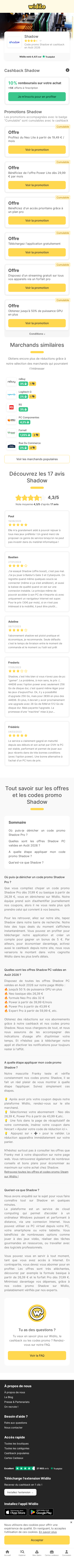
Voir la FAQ (37, 1355)
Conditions (36, 333)
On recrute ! (11, 1406)
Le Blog (8, 1397)
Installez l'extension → (20, 1492)
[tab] (37, 333)
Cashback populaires (16, 1453)
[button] (37, 333)
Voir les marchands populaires (37, 459)
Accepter (37, 1540)
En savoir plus (48, 1532)
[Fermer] (71, 1522)
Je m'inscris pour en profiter (37, 96)
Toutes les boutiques (16, 1443)
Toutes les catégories (16, 1448)
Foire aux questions (15, 1422)
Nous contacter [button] (13, 1427)
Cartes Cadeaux (13, 1457)
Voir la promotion (37, 149)
